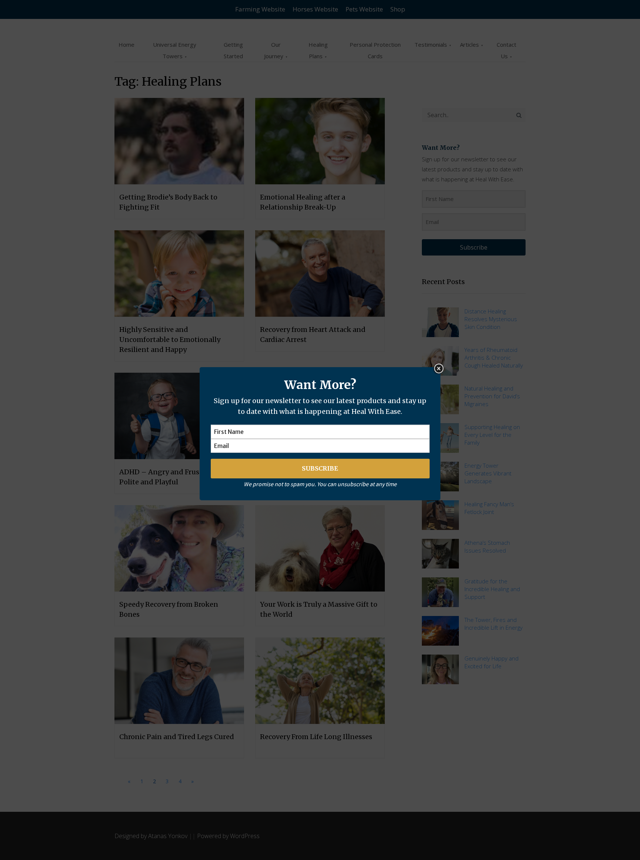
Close (438, 368)
